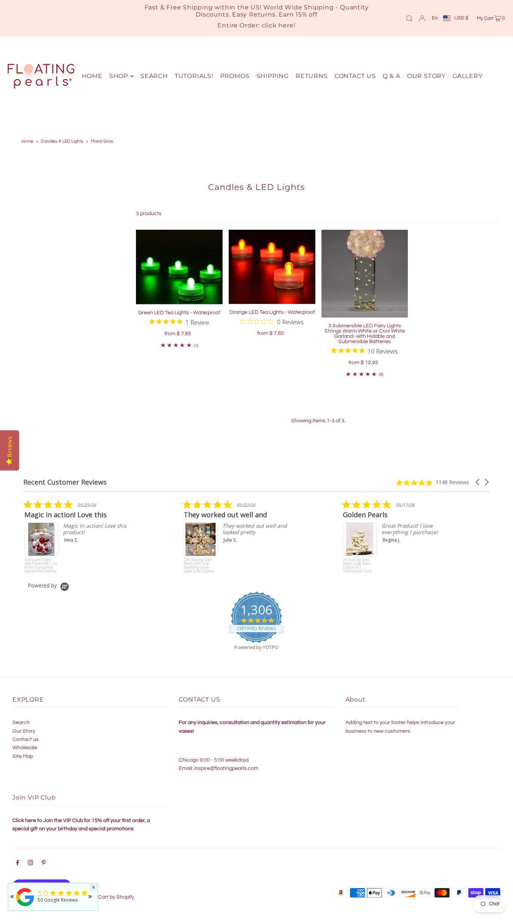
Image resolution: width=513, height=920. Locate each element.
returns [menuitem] (312, 76)
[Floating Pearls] (25, 906)
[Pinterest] (44, 864)
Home (27, 141)
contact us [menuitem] (355, 76)
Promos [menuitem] (235, 76)
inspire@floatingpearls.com (226, 768)
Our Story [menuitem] (426, 76)
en (435, 18)
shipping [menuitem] (272, 76)
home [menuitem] (92, 76)
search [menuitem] (154, 76)
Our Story (23, 731)
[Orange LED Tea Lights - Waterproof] (272, 267)
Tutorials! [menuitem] (194, 76)
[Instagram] (30, 864)
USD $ (461, 18)
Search (21, 722)
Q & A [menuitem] (391, 76)
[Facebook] (17, 864)
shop (118, 76)
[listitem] (127, 536)
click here (278, 25)
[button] (478, 482)
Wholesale (24, 747)
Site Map (22, 756)
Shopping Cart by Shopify (104, 897)
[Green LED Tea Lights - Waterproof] (179, 267)
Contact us (25, 739)
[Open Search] (409, 18)
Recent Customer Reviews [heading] (65, 482)
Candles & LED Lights (62, 141)
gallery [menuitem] (468, 76)
